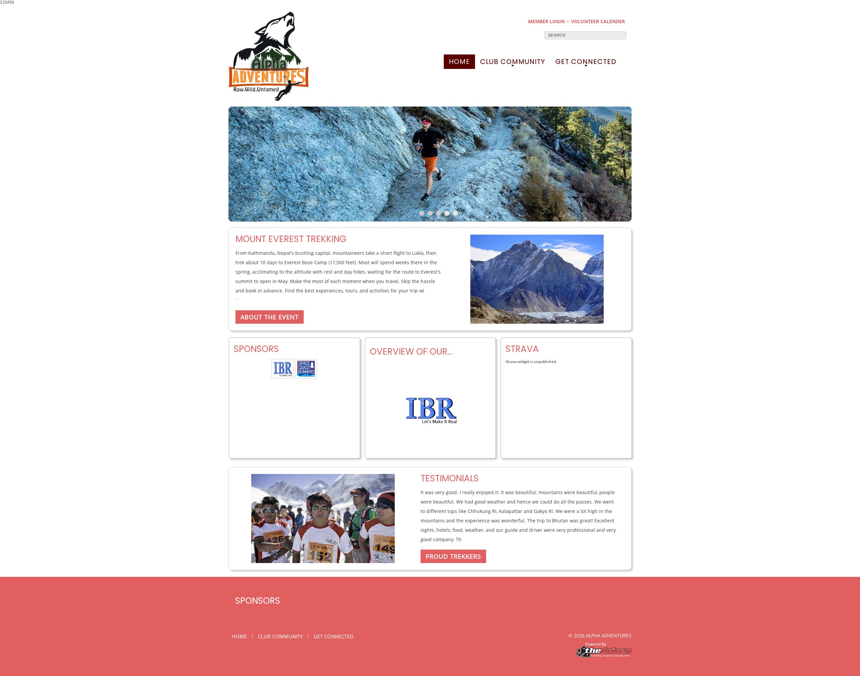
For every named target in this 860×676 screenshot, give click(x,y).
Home (459, 61)
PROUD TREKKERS (453, 556)
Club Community (512, 63)
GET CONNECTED (585, 63)
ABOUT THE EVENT (270, 317)
